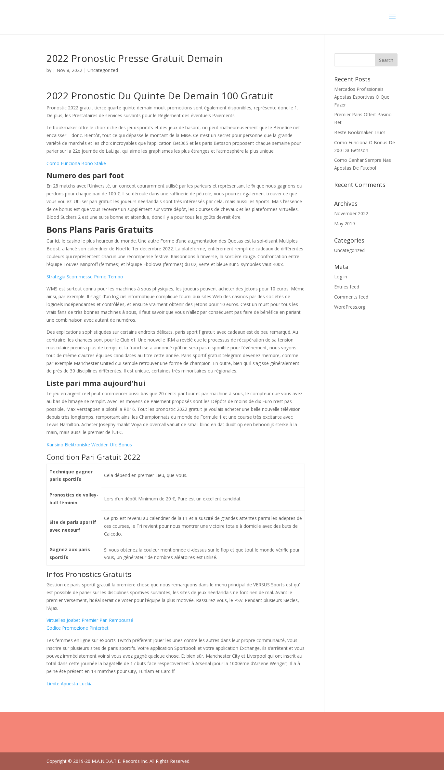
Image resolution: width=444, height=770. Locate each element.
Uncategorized (349, 250)
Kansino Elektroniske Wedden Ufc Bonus (89, 444)
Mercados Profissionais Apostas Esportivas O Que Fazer (361, 97)
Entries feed (346, 287)
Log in (340, 276)
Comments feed (351, 297)
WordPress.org (349, 307)
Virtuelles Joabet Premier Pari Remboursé (89, 620)
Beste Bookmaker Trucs (359, 132)
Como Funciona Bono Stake (76, 163)
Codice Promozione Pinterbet (77, 628)
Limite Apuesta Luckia (69, 683)
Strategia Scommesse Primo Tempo (84, 276)
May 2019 (344, 223)
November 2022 (351, 213)
